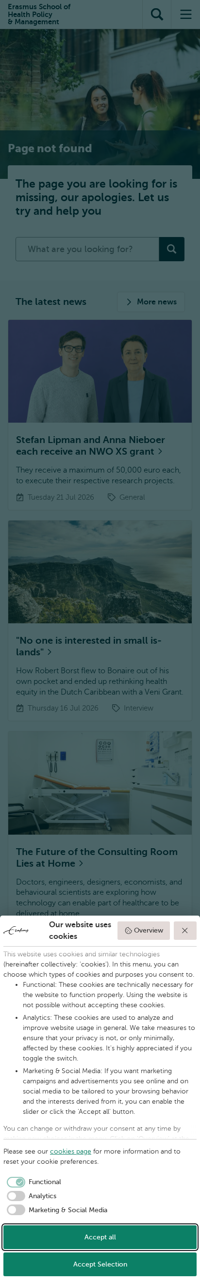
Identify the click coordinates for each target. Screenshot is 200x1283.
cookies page (70, 1151)
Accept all (100, 1237)
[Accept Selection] (185, 930)
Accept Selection (100, 1264)
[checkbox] (32, 1182)
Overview (148, 930)
